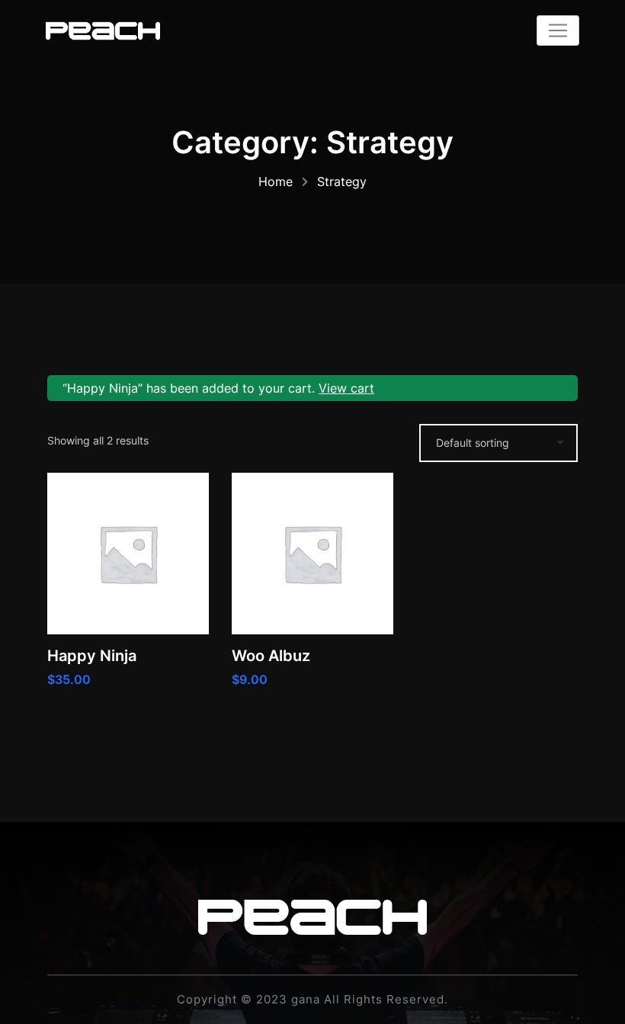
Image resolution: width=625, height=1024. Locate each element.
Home (275, 181)
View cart (346, 388)
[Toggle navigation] (558, 30)
